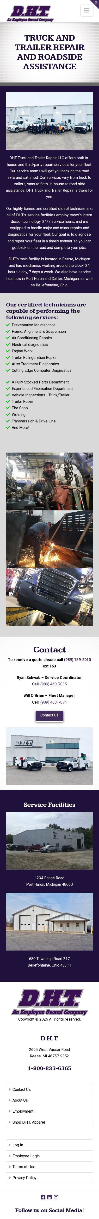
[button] (87, 10)
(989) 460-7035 (53, 684)
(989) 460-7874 (53, 702)
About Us (20, 1100)
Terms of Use (23, 1166)
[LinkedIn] (49, 1197)
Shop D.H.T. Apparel (28, 1122)
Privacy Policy (24, 1177)
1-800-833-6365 (49, 1068)
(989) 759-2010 (77, 659)
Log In (17, 1145)
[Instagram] (56, 1197)
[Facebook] (43, 1197)
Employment (22, 1111)
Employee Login (26, 1156)
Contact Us (49, 715)
